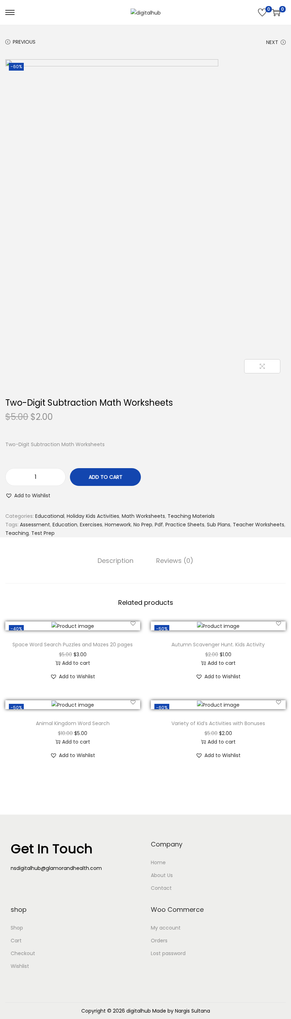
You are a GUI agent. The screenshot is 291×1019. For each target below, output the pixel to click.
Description (115, 561)
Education (65, 524)
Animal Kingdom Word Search (73, 723)
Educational (49, 516)
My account (166, 927)
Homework (118, 524)
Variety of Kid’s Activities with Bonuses (218, 723)
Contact (161, 888)
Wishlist (20, 966)
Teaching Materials (191, 516)
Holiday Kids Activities (93, 516)
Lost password (168, 953)
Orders (159, 940)
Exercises (91, 524)
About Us (162, 875)
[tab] (115, 561)
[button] (27, 495)
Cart (16, 940)
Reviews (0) (174, 561)
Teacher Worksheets (258, 524)
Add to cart (105, 477)
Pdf (159, 524)
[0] (262, 12)
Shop (17, 927)
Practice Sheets (184, 524)
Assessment (35, 524)
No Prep (142, 524)
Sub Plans (218, 524)
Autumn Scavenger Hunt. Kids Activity (218, 644)
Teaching (17, 533)
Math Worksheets (143, 516)
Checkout (23, 953)
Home (158, 862)
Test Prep (43, 533)
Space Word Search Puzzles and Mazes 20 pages (72, 644)
